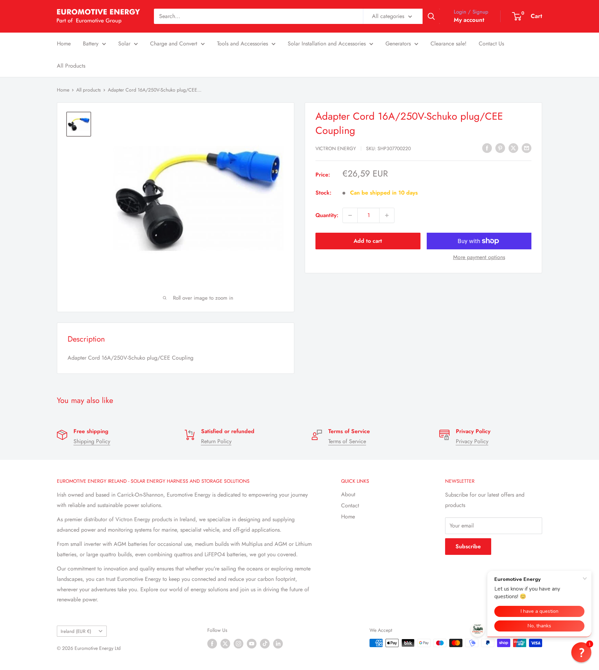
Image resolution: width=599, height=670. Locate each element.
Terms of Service (347, 441)
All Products (71, 66)
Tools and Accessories (242, 44)
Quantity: (326, 215)
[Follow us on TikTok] (265, 644)
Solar (124, 44)
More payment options (479, 257)
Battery (90, 44)
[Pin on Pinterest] (500, 148)
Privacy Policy (472, 441)
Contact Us (491, 44)
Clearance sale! (449, 44)
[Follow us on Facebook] (212, 644)
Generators (398, 44)
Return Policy (216, 441)
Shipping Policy (91, 441)
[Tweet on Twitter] (513, 148)
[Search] (431, 16)
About (348, 494)
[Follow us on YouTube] (252, 644)
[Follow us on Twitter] (225, 644)
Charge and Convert (173, 44)
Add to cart (368, 241)
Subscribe (468, 546)
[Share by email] (526, 148)
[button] (581, 652)
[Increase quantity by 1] (387, 215)
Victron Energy (335, 148)
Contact (350, 505)
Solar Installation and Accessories (327, 44)
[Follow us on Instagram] (238, 644)
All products (88, 89)
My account (469, 20)
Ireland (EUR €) (76, 631)
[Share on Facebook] (487, 148)
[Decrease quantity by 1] (350, 215)
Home (64, 44)
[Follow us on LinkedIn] (278, 644)
